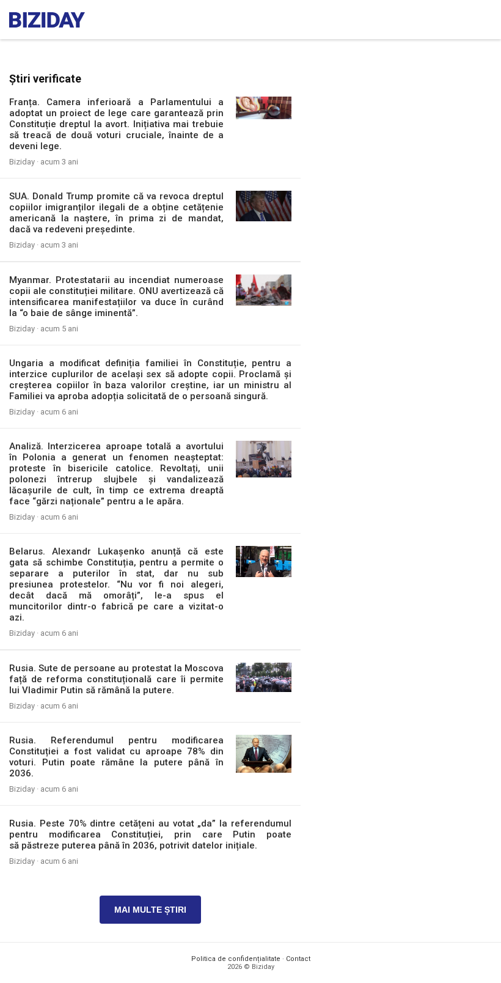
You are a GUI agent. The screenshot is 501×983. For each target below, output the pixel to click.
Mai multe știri (150, 910)
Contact (298, 959)
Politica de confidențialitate (235, 959)
